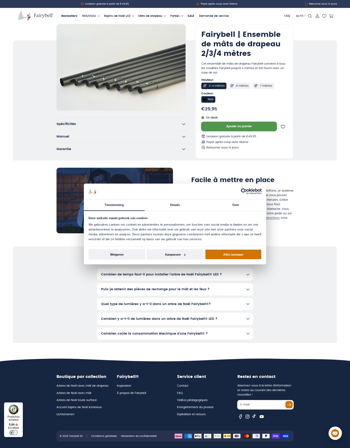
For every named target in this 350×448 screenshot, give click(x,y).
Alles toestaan (233, 254)
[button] (310, 16)
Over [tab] (235, 204)
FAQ (180, 393)
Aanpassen (173, 254)
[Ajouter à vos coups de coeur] (283, 126)
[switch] (14, 432)
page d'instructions (266, 218)
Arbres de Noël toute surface (77, 400)
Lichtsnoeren (65, 414)
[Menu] (20, 404)
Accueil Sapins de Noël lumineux (79, 407)
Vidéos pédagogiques (192, 400)
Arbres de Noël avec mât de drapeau (83, 385)
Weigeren (117, 254)
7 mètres (266, 85)
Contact (182, 385)
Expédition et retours (191, 414)
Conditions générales (104, 436)
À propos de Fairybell (131, 393)
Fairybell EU (76, 436)
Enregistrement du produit (195, 407)
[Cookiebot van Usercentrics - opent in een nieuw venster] (244, 191)
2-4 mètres (217, 85)
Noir (210, 99)
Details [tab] (175, 204)
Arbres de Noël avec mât (74, 393)
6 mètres (242, 85)
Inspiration (124, 385)
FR (301, 16)
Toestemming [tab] (114, 204)
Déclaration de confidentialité (139, 436)
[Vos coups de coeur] (324, 16)
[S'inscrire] (289, 404)
